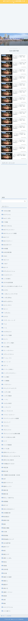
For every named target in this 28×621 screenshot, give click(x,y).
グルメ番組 (6, 347)
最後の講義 (6, 528)
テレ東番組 (6, 380)
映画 (4, 524)
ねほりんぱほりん (8, 301)
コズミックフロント (8, 354)
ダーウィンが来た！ (8, 369)
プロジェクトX (7, 430)
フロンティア (6, 422)
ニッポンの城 (6, 392)
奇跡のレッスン (7, 486)
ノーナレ (5, 399)
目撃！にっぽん (7, 558)
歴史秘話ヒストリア (8, 539)
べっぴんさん (6, 313)
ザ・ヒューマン (7, 358)
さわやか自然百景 (8, 282)
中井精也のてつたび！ (9, 464)
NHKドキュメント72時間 (10, 233)
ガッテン (5, 339)
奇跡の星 (5, 490)
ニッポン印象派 (7, 396)
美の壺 (5, 573)
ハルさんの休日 (7, 403)
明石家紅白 (6, 516)
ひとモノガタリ (7, 305)
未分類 (5, 531)
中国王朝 (5, 467)
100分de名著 (6, 211)
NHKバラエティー (8, 241)
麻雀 (4, 603)
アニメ (5, 324)
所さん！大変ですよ (8, 498)
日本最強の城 (6, 513)
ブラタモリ (6, 426)
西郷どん (5, 581)
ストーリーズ (6, 362)
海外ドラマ (6, 547)
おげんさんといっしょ (9, 271)
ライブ (5, 441)
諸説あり (5, 584)
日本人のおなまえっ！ (9, 509)
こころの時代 (6, 279)
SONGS (5, 256)
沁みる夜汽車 (6, 543)
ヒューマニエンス (8, 411)
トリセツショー (7, 384)
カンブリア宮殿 (7, 335)
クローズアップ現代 (8, 343)
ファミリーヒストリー (9, 414)
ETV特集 (5, 222)
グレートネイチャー (8, 350)
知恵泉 (5, 565)
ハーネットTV (7, 407)
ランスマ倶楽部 (7, 445)
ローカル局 (6, 448)
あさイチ (5, 267)
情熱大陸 (5, 494)
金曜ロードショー (8, 592)
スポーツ (5, 365)
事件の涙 (5, 471)
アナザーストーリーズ (9, 320)
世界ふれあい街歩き (8, 460)
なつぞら (5, 290)
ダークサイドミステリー (9, 373)
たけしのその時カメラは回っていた (12, 286)
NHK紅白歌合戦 (7, 252)
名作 (4, 479)
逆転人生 (5, 588)
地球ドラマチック (8, 482)
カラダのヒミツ (7, 331)
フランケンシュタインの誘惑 (11, 418)
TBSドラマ (6, 260)
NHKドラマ (6, 237)
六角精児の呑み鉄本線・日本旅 (11, 475)
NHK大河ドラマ (7, 245)
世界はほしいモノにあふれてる (11, 456)
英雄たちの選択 (7, 577)
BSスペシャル (7, 214)
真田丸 (5, 562)
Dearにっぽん (7, 218)
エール (5, 328)
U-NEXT (5, 263)
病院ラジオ (6, 554)
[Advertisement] (14, 18)
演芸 (4, 550)
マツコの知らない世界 (9, 437)
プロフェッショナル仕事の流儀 (11, 433)
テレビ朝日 (6, 377)
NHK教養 (5, 248)
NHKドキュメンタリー (9, 230)
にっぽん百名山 (7, 297)
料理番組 (5, 501)
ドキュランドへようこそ (9, 388)
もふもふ (5, 316)
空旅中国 (5, 569)
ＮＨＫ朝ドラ (6, 611)
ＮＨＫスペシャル (8, 607)
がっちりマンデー (8, 275)
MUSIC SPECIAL (7, 226)
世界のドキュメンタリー (9, 452)
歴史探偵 (5, 535)
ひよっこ (5, 309)
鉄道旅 (5, 596)
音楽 (4, 599)
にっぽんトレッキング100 (10, 294)
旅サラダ (5, 505)
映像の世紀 (6, 520)
